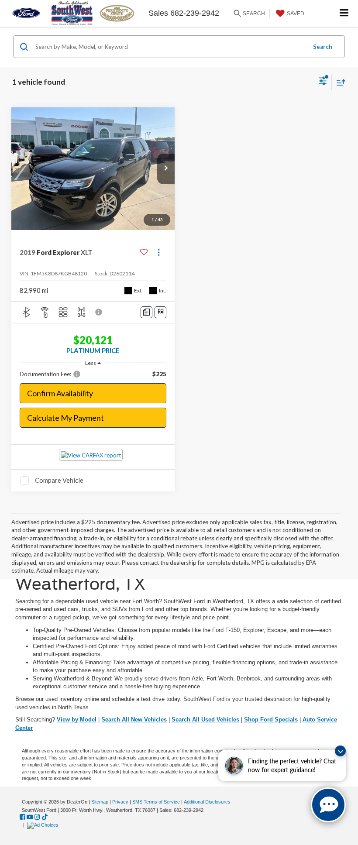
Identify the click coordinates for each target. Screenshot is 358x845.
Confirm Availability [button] (60, 393)
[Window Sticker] (160, 312)
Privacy (120, 801)
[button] (166, 169)
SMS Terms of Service (156, 801)
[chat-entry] (328, 804)
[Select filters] (322, 82)
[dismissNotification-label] (340, 750)
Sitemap (99, 801)
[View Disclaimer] (99, 312)
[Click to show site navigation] (344, 13)
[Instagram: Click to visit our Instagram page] (37, 817)
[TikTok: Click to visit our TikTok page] (44, 817)
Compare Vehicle (59, 480)
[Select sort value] (339, 82)
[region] (93, 374)
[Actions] (158, 252)
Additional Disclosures (207, 801)
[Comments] (146, 312)
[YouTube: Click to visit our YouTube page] (30, 817)
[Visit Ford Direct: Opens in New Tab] (44, 825)
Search (322, 46)
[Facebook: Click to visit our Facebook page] (22, 817)
